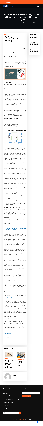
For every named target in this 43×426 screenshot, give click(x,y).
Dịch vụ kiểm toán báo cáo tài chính (15, 331)
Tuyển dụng (8, 359)
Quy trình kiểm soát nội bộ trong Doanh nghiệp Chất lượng (19, 361)
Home (9, 22)
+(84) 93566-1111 (8, 402)
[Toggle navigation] (38, 6)
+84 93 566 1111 (23, 1)
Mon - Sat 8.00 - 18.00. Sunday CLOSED (11, 1)
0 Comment (19, 43)
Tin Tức (6, 34)
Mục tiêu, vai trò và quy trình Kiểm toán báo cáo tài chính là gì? (23, 22)
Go (19, 410)
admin (6, 43)
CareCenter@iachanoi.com (9, 401)
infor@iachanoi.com (8, 2)
